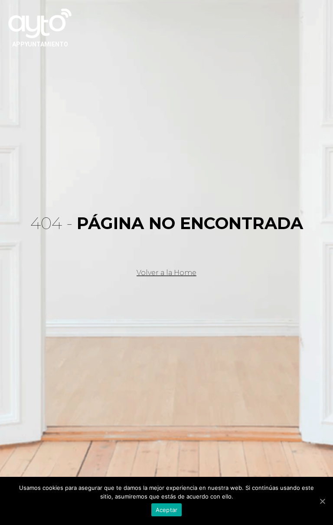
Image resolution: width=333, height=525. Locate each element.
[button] (166, 272)
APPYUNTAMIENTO (40, 44)
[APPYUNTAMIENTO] (40, 22)
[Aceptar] (322, 501)
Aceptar (167, 509)
